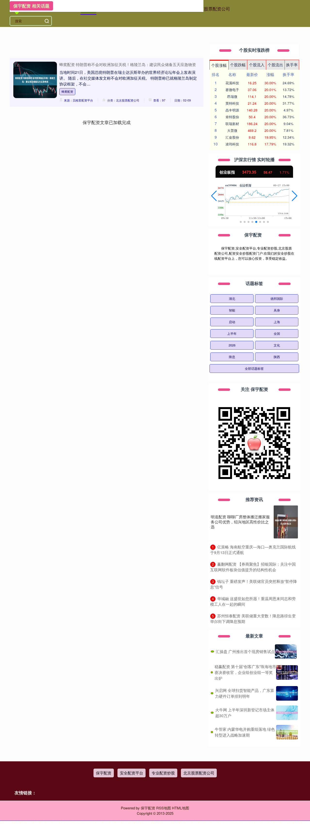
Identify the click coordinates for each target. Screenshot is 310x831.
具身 (277, 310)
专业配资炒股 (163, 773)
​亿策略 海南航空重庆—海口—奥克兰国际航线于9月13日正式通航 (253, 549)
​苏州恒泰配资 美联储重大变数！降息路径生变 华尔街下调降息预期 (253, 618)
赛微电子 (232, 89)
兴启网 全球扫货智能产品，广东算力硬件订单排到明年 (244, 693)
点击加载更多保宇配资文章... (107, 122)
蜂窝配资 (67, 91)
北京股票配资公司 (212, 8)
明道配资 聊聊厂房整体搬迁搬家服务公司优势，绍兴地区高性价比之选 (240, 522)
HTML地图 (180, 807)
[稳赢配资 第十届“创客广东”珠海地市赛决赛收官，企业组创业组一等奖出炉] (287, 672)
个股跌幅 (238, 64)
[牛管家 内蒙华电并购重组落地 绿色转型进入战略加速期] (287, 732)
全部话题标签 (254, 368)
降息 (232, 356)
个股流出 (275, 64)
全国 (277, 333)
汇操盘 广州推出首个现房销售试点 (245, 651)
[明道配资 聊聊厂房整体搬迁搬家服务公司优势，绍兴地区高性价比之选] (286, 521)
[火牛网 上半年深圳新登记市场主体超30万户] (287, 712)
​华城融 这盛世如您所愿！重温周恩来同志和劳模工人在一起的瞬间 (253, 601)
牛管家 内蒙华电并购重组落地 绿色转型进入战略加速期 (245, 732)
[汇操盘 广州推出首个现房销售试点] (286, 651)
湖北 (232, 298)
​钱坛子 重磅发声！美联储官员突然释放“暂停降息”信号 (253, 584)
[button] (214, 196)
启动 (232, 321)
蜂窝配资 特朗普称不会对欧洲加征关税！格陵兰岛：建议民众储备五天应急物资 (127, 64)
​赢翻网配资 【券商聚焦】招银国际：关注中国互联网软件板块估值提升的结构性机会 (253, 566)
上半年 (232, 333)
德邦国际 (277, 298)
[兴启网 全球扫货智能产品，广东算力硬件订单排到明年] (287, 693)
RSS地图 (163, 807)
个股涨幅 (219, 65)
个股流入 (256, 64)
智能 (232, 310)
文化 (277, 345)
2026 (232, 345)
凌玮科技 (232, 144)
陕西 (277, 356)
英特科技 (232, 103)
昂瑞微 (232, 96)
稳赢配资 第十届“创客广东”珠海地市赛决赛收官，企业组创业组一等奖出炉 (245, 672)
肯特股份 (232, 116)
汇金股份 (232, 137)
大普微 (232, 130)
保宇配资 (103, 773)
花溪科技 (232, 82)
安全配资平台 (131, 773)
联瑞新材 (232, 123)
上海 (277, 321)
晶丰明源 (232, 110)
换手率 (292, 64)
